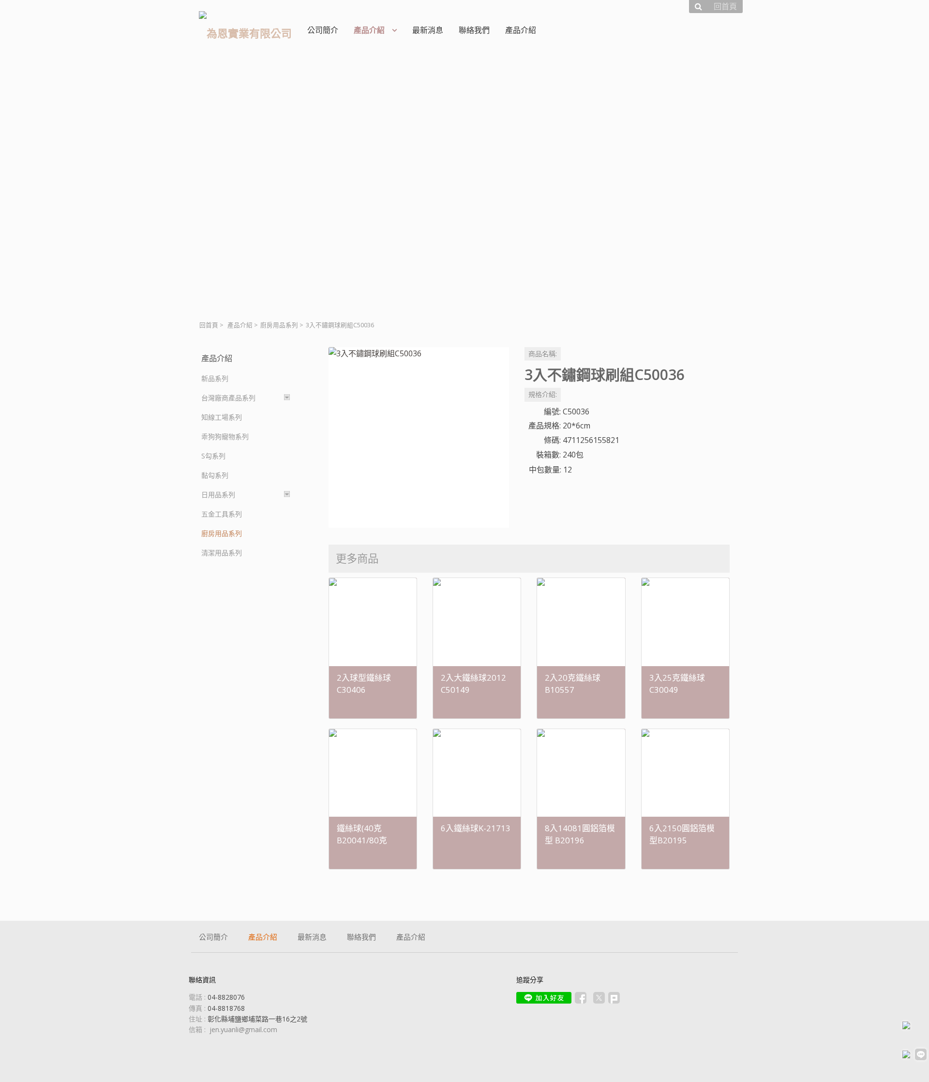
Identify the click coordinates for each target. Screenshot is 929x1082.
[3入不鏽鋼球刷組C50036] (419, 437)
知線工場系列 (221, 417)
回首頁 (208, 325)
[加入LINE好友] (543, 998)
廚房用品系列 (279, 325)
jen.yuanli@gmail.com (243, 1029)
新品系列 (214, 378)
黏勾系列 (214, 475)
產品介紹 (240, 325)
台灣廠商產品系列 (228, 397)
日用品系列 (218, 494)
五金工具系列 (221, 513)
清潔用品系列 (221, 552)
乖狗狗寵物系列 (225, 436)
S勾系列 (213, 455)
